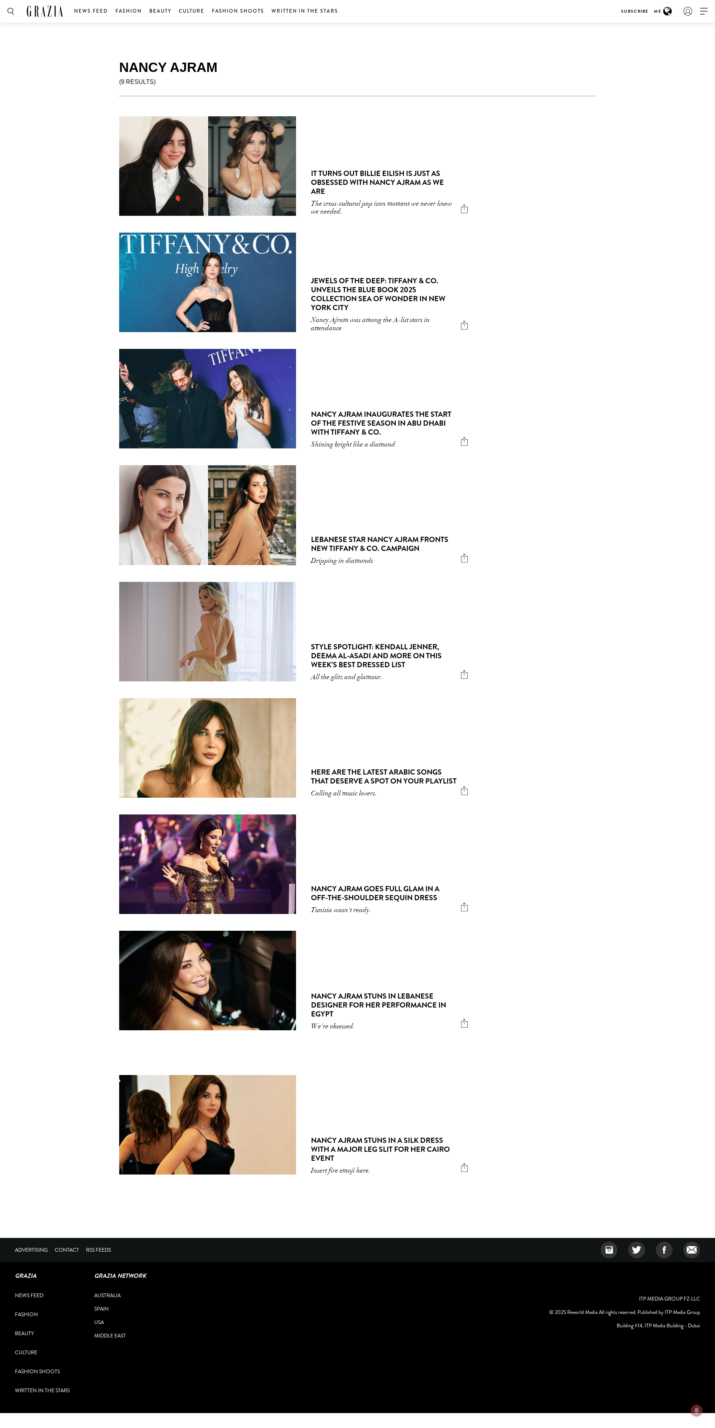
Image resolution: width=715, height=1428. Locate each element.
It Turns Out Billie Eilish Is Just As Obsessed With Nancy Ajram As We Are (377, 182)
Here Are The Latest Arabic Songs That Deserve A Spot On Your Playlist (384, 776)
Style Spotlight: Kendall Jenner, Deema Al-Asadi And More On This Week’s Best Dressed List (376, 656)
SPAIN (101, 1308)
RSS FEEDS (98, 1250)
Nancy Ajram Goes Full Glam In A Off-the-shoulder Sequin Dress (375, 893)
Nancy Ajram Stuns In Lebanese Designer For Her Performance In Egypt (378, 1005)
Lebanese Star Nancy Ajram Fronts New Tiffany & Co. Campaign (379, 544)
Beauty (160, 11)
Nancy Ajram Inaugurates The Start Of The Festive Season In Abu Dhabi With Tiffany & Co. (381, 423)
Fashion (128, 11)
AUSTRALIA (107, 1295)
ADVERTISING (31, 1250)
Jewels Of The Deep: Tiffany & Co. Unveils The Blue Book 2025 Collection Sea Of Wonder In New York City (378, 294)
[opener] (704, 11)
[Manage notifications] (697, 1410)
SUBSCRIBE (634, 11)
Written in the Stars (304, 11)
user (687, 11)
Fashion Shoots (238, 11)
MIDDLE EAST (110, 1335)
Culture (191, 11)
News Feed (91, 11)
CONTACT (67, 1250)
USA (99, 1322)
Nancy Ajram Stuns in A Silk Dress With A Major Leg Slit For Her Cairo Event (380, 1149)
